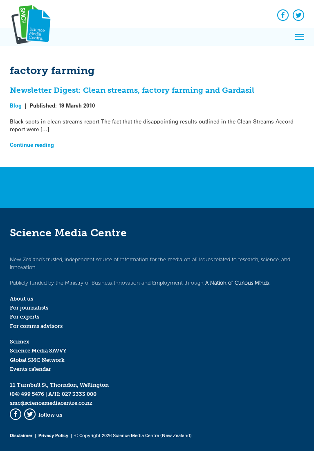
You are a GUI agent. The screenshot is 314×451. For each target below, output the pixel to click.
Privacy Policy (53, 435)
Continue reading (32, 144)
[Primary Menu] (299, 37)
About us (21, 299)
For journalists (29, 308)
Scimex (19, 342)
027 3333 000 (79, 394)
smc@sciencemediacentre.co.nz (51, 403)
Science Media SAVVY (38, 351)
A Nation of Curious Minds (237, 283)
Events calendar (30, 369)
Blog (16, 105)
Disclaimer (21, 435)
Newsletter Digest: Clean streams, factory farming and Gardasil (132, 90)
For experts (24, 317)
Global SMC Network (37, 360)
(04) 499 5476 (27, 394)
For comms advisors (36, 326)
